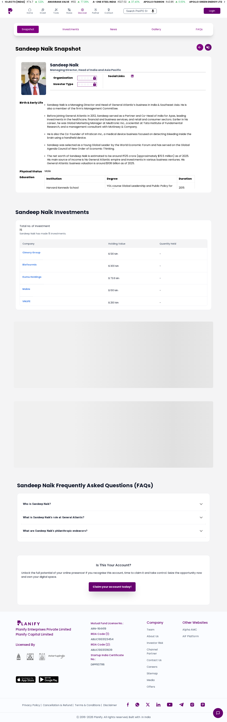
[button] (113, 504)
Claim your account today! (112, 587)
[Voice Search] (152, 11)
